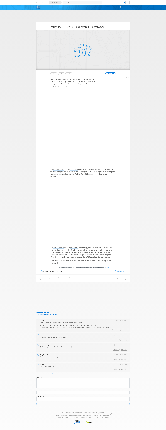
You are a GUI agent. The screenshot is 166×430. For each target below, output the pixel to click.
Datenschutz (100, 417)
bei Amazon (74, 169)
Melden (115, 339)
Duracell (56, 79)
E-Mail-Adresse (40, 396)
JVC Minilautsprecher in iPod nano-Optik (59, 278)
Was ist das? (107, 267)
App (124, 2)
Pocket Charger (58, 169)
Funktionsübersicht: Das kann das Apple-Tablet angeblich (106, 278)
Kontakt (128, 2)
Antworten (123, 339)
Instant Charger (58, 248)
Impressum (90, 417)
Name (38, 389)
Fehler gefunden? (121, 271)
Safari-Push (107, 417)
